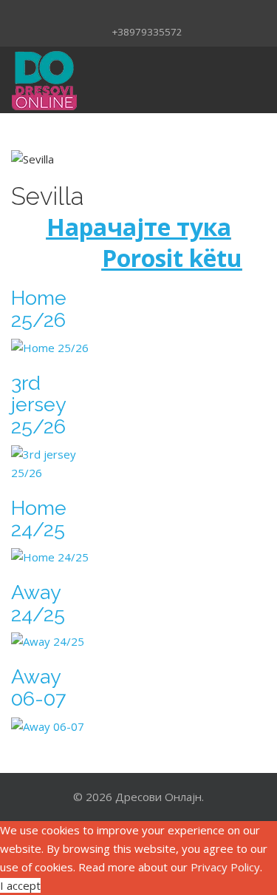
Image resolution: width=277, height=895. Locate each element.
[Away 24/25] (53, 641)
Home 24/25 (38, 518)
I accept (20, 885)
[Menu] (210, 80)
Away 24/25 (38, 603)
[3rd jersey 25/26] (53, 463)
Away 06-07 (38, 687)
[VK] (158, 12)
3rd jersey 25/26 (38, 404)
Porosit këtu (172, 258)
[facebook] (119, 12)
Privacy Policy (225, 866)
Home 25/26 (38, 308)
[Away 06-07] (53, 726)
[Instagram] (138, 12)
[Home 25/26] (53, 348)
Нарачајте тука (139, 227)
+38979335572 (147, 31)
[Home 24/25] (53, 557)
